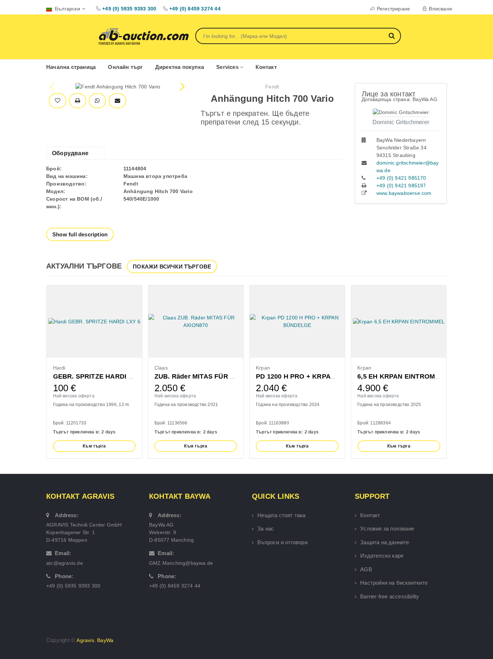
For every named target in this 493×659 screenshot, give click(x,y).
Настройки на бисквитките (394, 583)
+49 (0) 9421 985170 (401, 178)
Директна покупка (179, 67)
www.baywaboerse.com (404, 193)
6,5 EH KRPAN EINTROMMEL (403, 376)
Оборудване (70, 153)
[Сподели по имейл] (117, 101)
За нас (265, 528)
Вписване (440, 9)
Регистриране (393, 9)
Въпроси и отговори (282, 542)
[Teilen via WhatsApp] (97, 101)
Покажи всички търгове (172, 266)
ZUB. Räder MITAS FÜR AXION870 (208, 376)
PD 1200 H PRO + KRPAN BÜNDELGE (315, 376)
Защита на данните (384, 542)
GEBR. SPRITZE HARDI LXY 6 (100, 376)
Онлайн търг (125, 67)
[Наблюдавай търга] (57, 101)
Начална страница (71, 67)
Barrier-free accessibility (389, 596)
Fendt (272, 87)
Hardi (59, 368)
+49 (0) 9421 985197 (401, 185)
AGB (366, 569)
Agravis (85, 640)
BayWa (105, 640)
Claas (161, 368)
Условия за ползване (387, 528)
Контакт (266, 67)
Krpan (263, 368)
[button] (181, 87)
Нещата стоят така (281, 515)
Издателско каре (381, 556)
